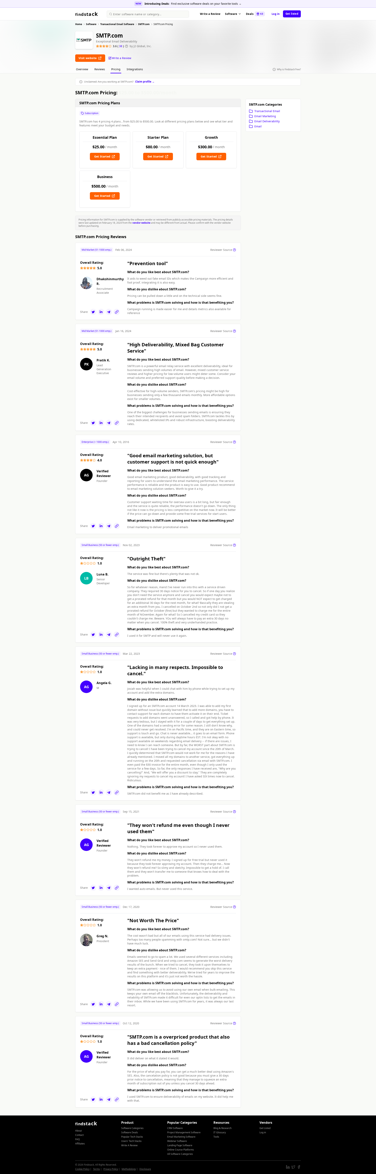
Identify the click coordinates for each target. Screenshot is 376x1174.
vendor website (141, 222)
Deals (254, 14)
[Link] (117, 312)
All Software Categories (180, 1154)
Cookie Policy (82, 1169)
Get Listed (264, 1128)
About (78, 1130)
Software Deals (129, 1132)
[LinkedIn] (101, 312)
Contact (79, 1135)
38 (121, 46)
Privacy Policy (110, 1169)
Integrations (135, 69)
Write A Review (129, 1145)
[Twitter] (93, 312)
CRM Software (175, 1128)
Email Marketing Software (181, 1136)
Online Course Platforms (180, 1149)
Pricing (115, 69)
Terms (96, 1169)
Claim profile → (145, 81)
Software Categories (132, 1128)
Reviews (99, 69)
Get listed (292, 13)
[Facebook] (299, 1167)
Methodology (129, 1169)
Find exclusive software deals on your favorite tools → (206, 3)
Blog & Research (222, 1128)
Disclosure (145, 1169)
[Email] (109, 312)
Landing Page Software (179, 1145)
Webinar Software (177, 1141)
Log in (276, 14)
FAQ (77, 1139)
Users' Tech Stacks (131, 1141)
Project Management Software (184, 1132)
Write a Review (210, 14)
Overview (82, 69)
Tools (216, 1136)
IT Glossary (219, 1132)
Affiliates (80, 1143)
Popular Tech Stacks (132, 1136)
